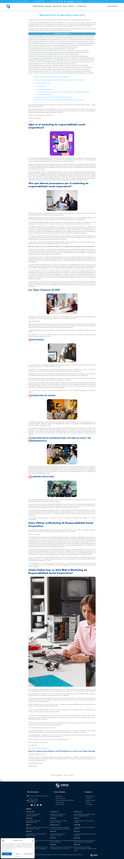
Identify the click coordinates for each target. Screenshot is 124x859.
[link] (85, 849)
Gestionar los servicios (6, 850)
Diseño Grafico (60, 804)
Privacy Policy (18, 856)
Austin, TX (76, 831)
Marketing (48, 6)
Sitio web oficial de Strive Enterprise (39, 748)
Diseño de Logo (60, 802)
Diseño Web (59, 796)
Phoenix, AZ (29, 818)
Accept (7, 853)
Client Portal (82, 6)
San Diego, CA (77, 811)
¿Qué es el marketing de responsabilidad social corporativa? (52, 76)
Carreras (88, 802)
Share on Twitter (68, 775)
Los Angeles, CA (54, 811)
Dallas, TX (29, 831)
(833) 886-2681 (32, 745)
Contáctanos (89, 804)
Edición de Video (60, 798)
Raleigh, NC (53, 844)
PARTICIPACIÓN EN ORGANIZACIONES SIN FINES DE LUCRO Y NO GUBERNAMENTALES (63, 92)
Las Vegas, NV (30, 811)
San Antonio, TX (30, 838)
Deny (17, 853)
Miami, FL (28, 824)
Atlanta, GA (77, 844)
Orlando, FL (53, 818)
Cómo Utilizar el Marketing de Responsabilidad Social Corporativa (53, 97)
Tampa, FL (76, 818)
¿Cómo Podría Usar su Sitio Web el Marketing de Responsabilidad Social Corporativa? (59, 99)
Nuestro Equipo (90, 800)
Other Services (57, 6)
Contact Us (71, 6)
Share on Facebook (56, 775)
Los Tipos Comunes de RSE (42, 83)
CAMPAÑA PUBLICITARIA (44, 94)
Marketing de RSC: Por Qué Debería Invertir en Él (62, 15)
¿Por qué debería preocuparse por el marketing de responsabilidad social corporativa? (59, 80)
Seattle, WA (77, 824)
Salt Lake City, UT (55, 824)
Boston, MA (77, 838)
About (65, 6)
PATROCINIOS (41, 86)
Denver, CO (53, 838)
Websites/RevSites (38, 6)
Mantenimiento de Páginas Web (65, 800)
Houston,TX (53, 831)
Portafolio (42, 754)
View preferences (28, 853)
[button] (32, 840)
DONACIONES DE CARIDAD (45, 89)
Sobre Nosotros (90, 796)
